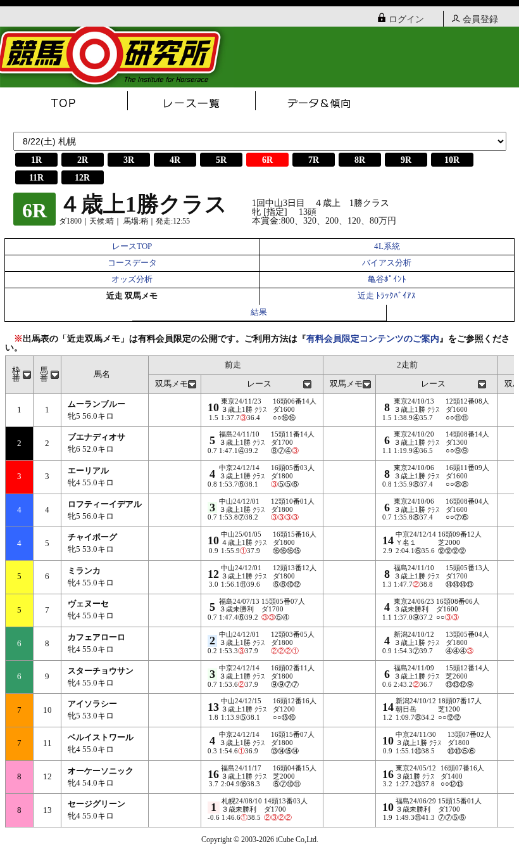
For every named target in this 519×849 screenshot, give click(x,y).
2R (82, 160)
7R (313, 160)
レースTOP (132, 246)
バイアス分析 (386, 263)
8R (359, 160)
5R (221, 160)
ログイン (406, 19)
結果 (259, 312)
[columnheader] (20, 374)
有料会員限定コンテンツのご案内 (372, 338)
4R (175, 160)
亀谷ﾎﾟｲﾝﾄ (387, 279)
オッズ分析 (132, 279)
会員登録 (480, 19)
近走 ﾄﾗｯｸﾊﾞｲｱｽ (387, 295)
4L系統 (387, 246)
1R (36, 160)
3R (128, 160)
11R (36, 177)
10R (452, 160)
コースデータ (132, 263)
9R (406, 160)
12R (82, 177)
